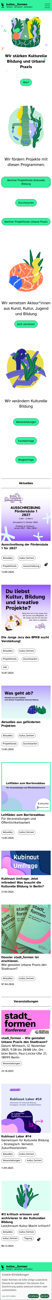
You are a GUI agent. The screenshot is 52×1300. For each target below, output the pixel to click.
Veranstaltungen (26, 1001)
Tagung (28, 1238)
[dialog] (26, 1285)
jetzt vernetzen (26, 324)
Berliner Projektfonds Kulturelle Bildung (26, 182)
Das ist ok (45, 1296)
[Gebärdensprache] (46, 565)
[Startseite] (16, 5)
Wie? (26, 82)
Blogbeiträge (26, 460)
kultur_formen (26, 1154)
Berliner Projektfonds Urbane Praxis (26, 221)
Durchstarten (26, 202)
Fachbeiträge (26, 441)
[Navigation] (47, 6)
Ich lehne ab (33, 1296)
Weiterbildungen (26, 422)
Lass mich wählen (9, 1296)
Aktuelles (26, 483)
